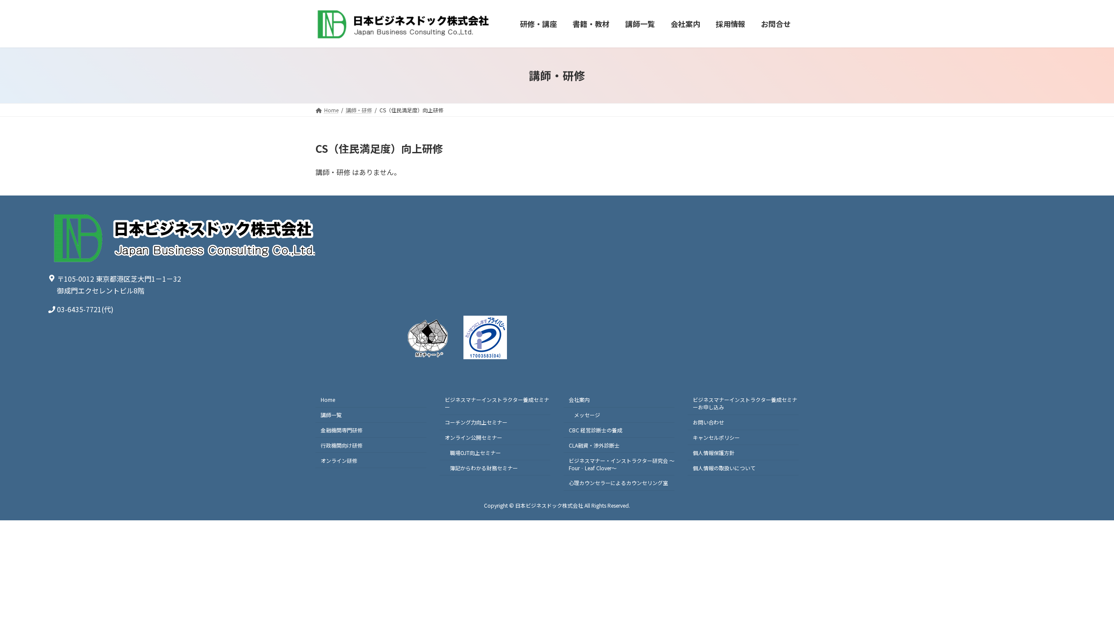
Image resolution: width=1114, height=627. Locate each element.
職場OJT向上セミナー (475, 452)
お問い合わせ (708, 422)
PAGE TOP (1082, 600)
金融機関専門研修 (341, 430)
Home (328, 400)
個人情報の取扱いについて (724, 468)
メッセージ (587, 414)
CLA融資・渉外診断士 (594, 445)
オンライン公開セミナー (473, 437)
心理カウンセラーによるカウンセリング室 (618, 483)
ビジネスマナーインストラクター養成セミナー (497, 403)
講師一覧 (331, 414)
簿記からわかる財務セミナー (484, 468)
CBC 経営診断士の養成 (595, 430)
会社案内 (579, 400)
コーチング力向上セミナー (476, 422)
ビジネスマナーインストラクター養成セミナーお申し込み (745, 403)
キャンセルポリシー (716, 437)
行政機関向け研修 (341, 445)
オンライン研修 (339, 460)
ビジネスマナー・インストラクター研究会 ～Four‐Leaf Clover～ (621, 464)
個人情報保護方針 (714, 452)
